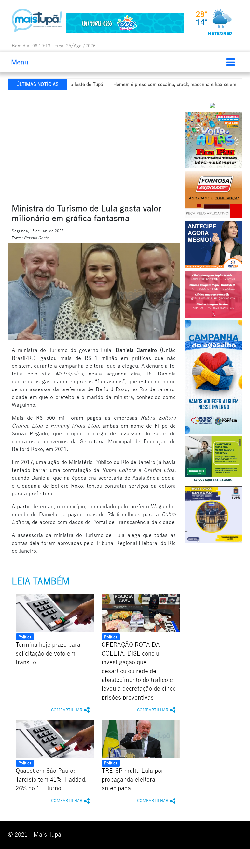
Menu (19, 62)
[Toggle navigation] (230, 62)
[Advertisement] (129, 145)
